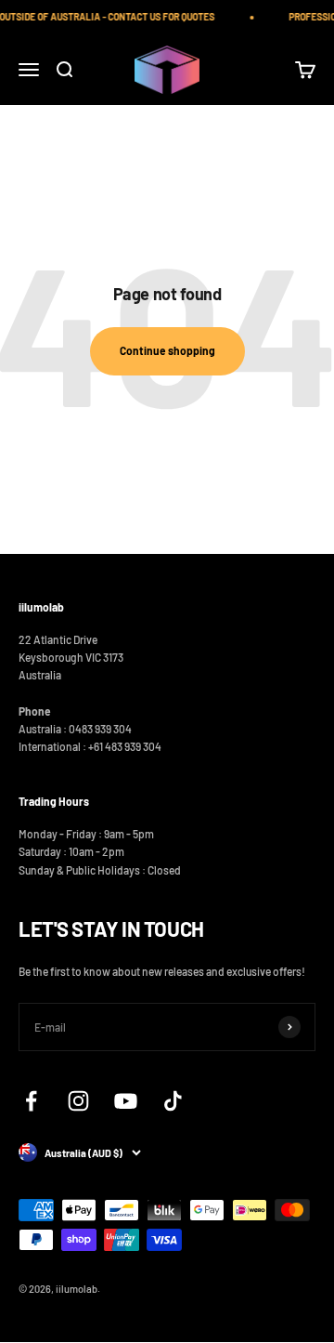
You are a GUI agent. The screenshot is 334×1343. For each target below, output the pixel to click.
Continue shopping (167, 350)
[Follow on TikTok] (173, 1100)
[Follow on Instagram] (78, 1100)
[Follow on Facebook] (31, 1100)
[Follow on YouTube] (125, 1100)
